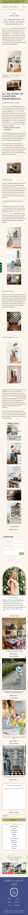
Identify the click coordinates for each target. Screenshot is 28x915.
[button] (24, 7)
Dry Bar (12, 33)
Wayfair (14, 848)
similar (9, 75)
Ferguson (17, 337)
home (9, 899)
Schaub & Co (5, 202)
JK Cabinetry (18, 186)
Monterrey (11, 122)
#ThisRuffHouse (7, 28)
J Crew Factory (14, 838)
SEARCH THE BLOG (14, 812)
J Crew (14, 836)
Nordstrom (14, 840)
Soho (17, 120)
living (9, 905)
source (3, 147)
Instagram (22, 30)
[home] (12, 6)
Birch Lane (14, 832)
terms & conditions (17, 912)
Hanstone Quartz (16, 111)
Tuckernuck (14, 846)
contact (17, 902)
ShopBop (14, 844)
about (17, 899)
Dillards (14, 834)
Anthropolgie (14, 830)
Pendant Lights (13, 76)
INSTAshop (17, 905)
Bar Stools (23, 75)
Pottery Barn (14, 842)
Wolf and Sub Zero (9, 396)
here (19, 75)
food (9, 902)
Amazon (14, 828)
